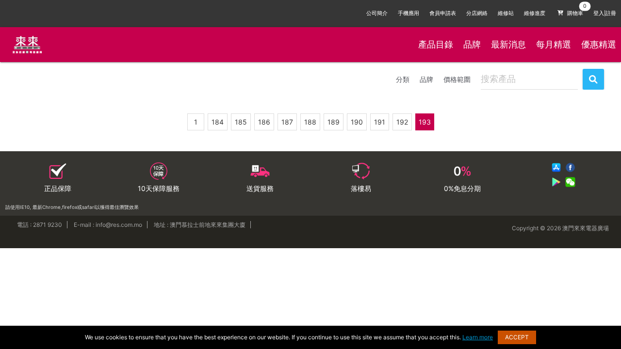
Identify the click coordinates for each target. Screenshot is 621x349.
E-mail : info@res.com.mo (108, 224)
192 (402, 122)
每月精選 (553, 44)
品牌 (472, 44)
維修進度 (534, 13)
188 (310, 122)
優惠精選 (598, 44)
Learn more (477, 337)
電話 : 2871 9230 (39, 224)
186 (264, 122)
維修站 (506, 13)
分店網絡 (477, 13)
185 (241, 122)
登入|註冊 (604, 13)
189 (333, 122)
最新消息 (508, 44)
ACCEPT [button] (517, 337)
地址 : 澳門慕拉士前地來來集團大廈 (199, 224)
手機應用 (408, 13)
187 (287, 122)
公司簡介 (377, 13)
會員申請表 (442, 13)
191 (379, 122)
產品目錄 (435, 44)
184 (218, 122)
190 (357, 122)
